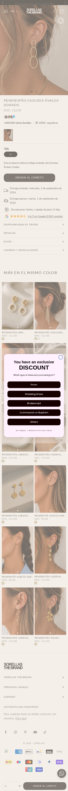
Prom (34, 384)
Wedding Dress (34, 394)
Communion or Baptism (34, 412)
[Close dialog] (61, 357)
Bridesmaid (34, 403)
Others (34, 422)
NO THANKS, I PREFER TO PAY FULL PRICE (34, 430)
